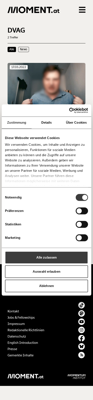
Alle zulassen (46, 257)
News (23, 49)
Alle (11, 49)
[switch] (82, 210)
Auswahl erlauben (46, 271)
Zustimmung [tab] (16, 122)
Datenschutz (17, 336)
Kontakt (13, 311)
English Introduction (23, 343)
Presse (12, 349)
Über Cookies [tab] (76, 122)
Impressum (16, 324)
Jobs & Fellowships (21, 317)
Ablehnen (46, 286)
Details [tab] (46, 122)
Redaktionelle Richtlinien (26, 330)
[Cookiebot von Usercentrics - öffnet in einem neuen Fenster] (69, 110)
